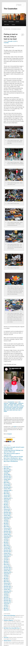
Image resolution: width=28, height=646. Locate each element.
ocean (17, 408)
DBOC (22, 406)
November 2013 (7, 569)
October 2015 (7, 534)
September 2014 (7, 555)
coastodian (16, 406)
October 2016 (7, 515)
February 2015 (7, 547)
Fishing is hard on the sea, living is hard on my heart (11, 36)
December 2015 (7, 531)
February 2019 (7, 484)
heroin (7, 408)
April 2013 (6, 580)
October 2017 (7, 496)
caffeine (11, 406)
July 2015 (6, 539)
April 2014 (6, 562)
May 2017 (6, 504)
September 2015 (7, 536)
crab (20, 406)
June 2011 (6, 606)
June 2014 (6, 559)
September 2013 (7, 572)
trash (19, 410)
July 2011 (6, 605)
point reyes (15, 410)
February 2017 (7, 509)
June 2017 (6, 503)
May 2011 (6, 608)
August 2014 (6, 556)
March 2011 (6, 610)
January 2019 (7, 485)
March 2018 (6, 493)
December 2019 (7, 476)
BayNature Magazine (8, 620)
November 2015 (7, 533)
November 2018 (7, 487)
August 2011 (6, 603)
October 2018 (7, 488)
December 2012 (7, 586)
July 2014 (6, 558)
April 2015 (6, 544)
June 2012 (6, 595)
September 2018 (7, 490)
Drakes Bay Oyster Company (10, 407)
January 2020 (7, 474)
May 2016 (6, 523)
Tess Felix (6, 637)
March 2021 (6, 468)
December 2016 (7, 512)
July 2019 (6, 481)
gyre (5, 408)
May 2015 (6, 542)
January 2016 (7, 529)
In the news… (7, 24)
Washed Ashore (7, 640)
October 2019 (7, 479)
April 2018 (6, 492)
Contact (13, 24)
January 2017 (7, 510)
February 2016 (7, 528)
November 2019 (7, 477)
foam (18, 407)
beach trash (19, 404)
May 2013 (6, 578)
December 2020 (7, 470)
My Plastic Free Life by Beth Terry (11, 628)
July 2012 (6, 594)
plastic (11, 410)
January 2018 (7, 495)
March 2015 (6, 545)
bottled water (6, 406)
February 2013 (7, 583)
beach (15, 404)
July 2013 (6, 575)
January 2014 (7, 566)
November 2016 (7, 514)
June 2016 (6, 522)
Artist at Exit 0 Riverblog (9, 615)
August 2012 (6, 592)
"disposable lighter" (13, 403)
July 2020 (6, 473)
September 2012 (7, 591)
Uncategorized (11, 402)
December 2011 (7, 599)
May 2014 (6, 561)
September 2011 (7, 602)
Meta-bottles (11, 21)
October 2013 (7, 570)
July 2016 (6, 520)
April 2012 (6, 597)
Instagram (9, 434)
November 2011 (7, 600)
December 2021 (7, 466)
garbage (21, 407)
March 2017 (6, 507)
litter (10, 408)
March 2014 (6, 564)
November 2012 (7, 588)
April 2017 (6, 506)
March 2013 (6, 581)
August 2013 (6, 573)
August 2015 (6, 537)
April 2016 (6, 525)
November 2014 (7, 551)
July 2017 (6, 501)
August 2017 (6, 499)
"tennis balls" (10, 404)
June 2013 (6, 577)
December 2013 (7, 567)
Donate (17, 21)
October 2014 (7, 553)
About (5, 21)
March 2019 (6, 482)
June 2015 (6, 540)
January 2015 (7, 548)
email (15, 426)
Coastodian (6, 42)
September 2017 (7, 498)
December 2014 (7, 550)
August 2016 (6, 518)
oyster (7, 410)
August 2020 (6, 471)
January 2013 (7, 584)
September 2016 (7, 517)
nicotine (13, 408)
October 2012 (7, 589)
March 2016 (6, 526)
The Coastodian (10, 8)
